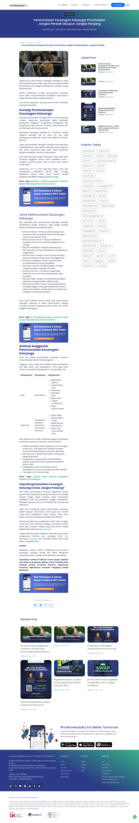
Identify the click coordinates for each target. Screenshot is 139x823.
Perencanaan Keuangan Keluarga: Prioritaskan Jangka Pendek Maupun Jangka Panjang (63, 45)
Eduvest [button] (85, 5)
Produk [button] (74, 5)
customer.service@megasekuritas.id (28, 776)
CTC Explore (63, 5)
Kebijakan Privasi (107, 771)
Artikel (38, 42)
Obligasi (62, 765)
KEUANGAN (69, 14)
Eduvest (30, 42)
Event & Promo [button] (100, 5)
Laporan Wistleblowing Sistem (110, 782)
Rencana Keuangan (66, 771)
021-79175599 (22, 774)
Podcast (83, 765)
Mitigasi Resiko (106, 774)
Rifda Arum (49, 29)
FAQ (103, 762)
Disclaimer (105, 768)
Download (118, 5)
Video (82, 768)
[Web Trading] (128, 5)
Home (21, 42)
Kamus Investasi (65, 774)
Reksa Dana (63, 768)
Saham (62, 762)
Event (82, 771)
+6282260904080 (25, 779)
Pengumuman (64, 777)
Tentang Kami (106, 765)
